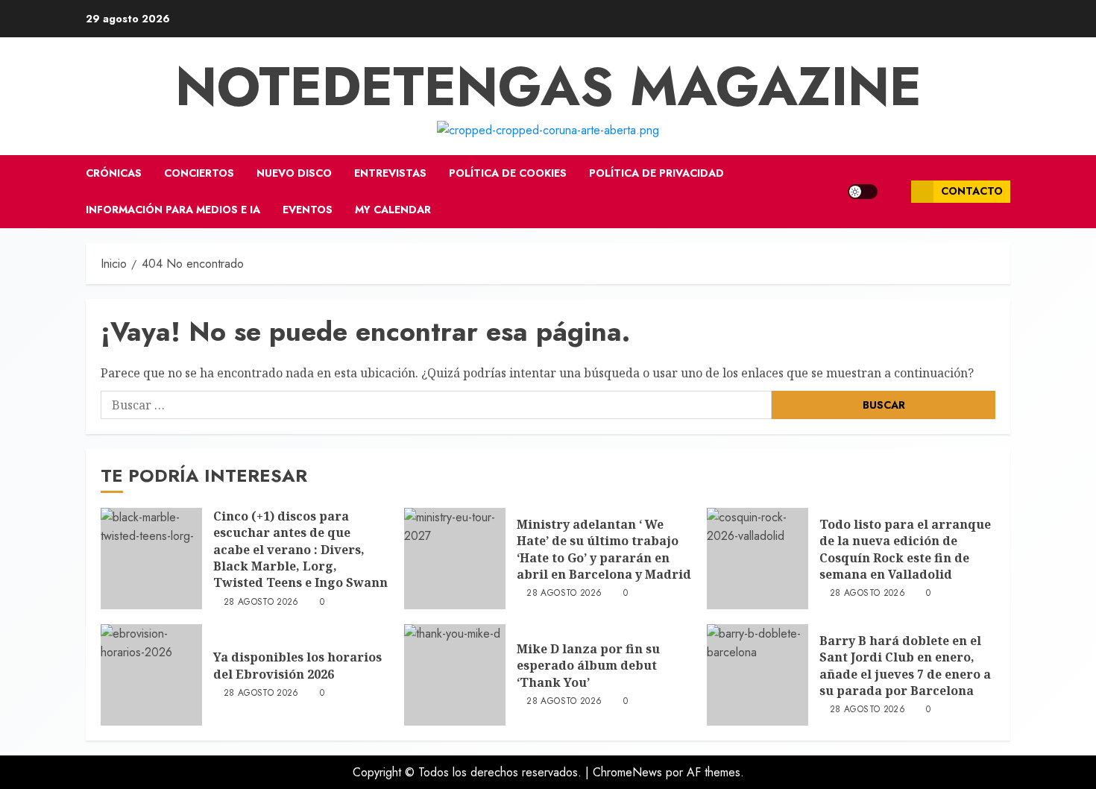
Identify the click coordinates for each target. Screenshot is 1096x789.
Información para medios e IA (173, 209)
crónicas (114, 173)
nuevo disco (294, 173)
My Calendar (393, 209)
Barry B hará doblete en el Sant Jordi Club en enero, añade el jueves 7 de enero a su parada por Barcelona (905, 665)
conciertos (199, 173)
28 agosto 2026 (261, 603)
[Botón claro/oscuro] (863, 191)
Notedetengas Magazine (548, 86)
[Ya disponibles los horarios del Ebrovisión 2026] (151, 675)
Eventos (308, 209)
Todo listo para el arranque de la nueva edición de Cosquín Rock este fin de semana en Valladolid (905, 549)
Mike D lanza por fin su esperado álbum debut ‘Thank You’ (588, 666)
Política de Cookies (508, 173)
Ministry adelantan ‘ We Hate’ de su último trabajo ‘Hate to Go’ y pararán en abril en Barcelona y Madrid (604, 549)
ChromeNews (627, 772)
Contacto (972, 190)
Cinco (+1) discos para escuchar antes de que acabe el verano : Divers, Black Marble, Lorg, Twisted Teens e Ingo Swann (300, 549)
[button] (894, 191)
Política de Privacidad (656, 173)
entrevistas (390, 173)
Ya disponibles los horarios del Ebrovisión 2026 (297, 665)
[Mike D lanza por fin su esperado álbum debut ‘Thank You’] (455, 675)
